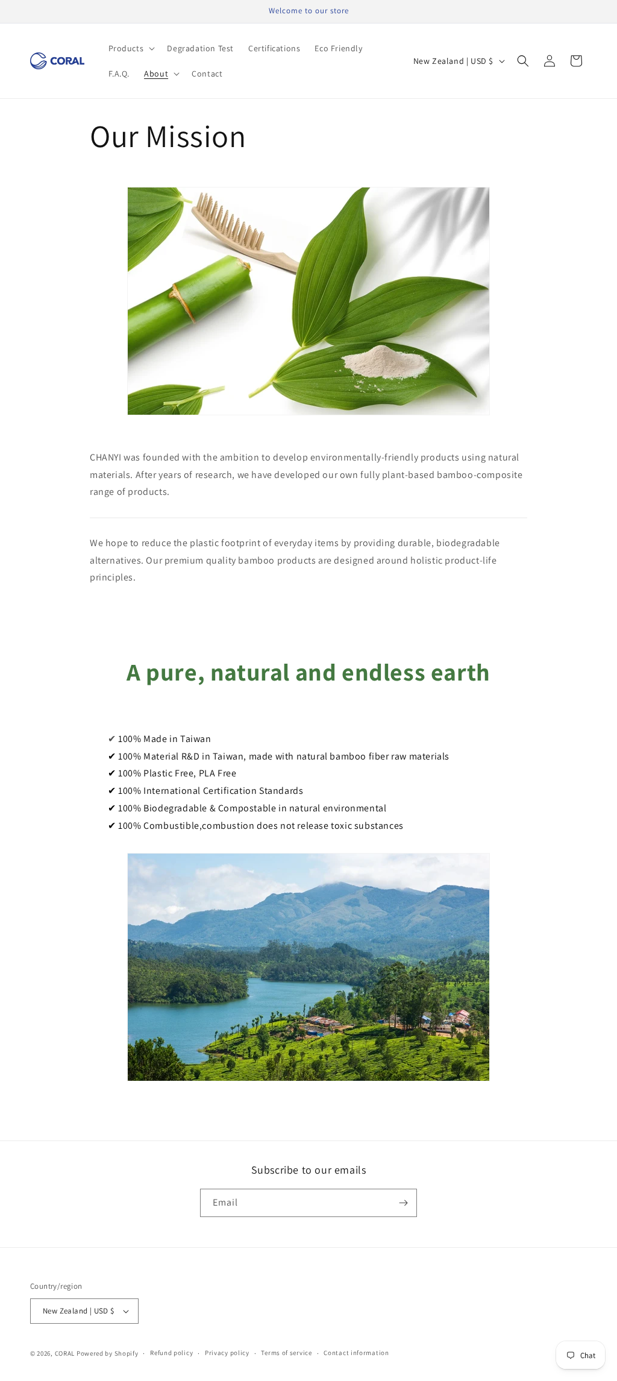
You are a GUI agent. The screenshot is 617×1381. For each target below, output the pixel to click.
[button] (130, 48)
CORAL (65, 1353)
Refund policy (171, 1352)
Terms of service (286, 1352)
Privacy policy (227, 1352)
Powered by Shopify (108, 1353)
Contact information (356, 1352)
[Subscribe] (403, 1203)
